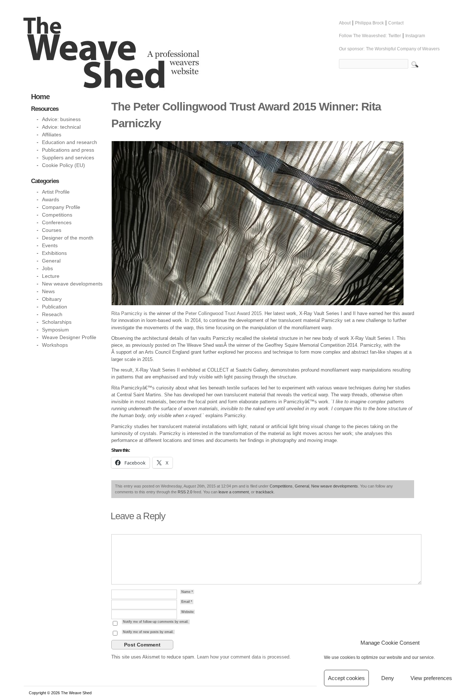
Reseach (52, 314)
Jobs (47, 268)
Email (186, 602)
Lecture (50, 276)
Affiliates (51, 134)
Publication (54, 307)
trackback (265, 492)
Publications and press (68, 150)
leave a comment (234, 492)
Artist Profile (56, 192)
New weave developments (334, 486)
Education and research (69, 142)
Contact (396, 23)
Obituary (52, 299)
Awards (50, 199)
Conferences (57, 222)
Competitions (281, 486)
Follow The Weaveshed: (363, 35)
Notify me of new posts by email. (148, 632)
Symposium (55, 330)
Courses (51, 230)
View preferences (431, 678)
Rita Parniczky (126, 313)
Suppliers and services (68, 157)
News (48, 291)
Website (187, 612)
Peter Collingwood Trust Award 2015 (223, 313)
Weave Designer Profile (69, 337)
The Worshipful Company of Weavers (403, 48)
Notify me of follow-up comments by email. (156, 622)
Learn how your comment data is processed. (244, 657)
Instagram (415, 35)
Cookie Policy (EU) (63, 165)
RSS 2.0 (185, 492)
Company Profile (61, 207)
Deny (387, 678)
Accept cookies (346, 678)
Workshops (55, 345)
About (345, 23)
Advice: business (61, 119)
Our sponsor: (351, 48)
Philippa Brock (369, 23)
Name (187, 592)
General (302, 486)
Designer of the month (67, 238)
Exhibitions (54, 253)
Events (50, 245)
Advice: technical (61, 127)
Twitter (394, 35)
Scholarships (57, 322)
